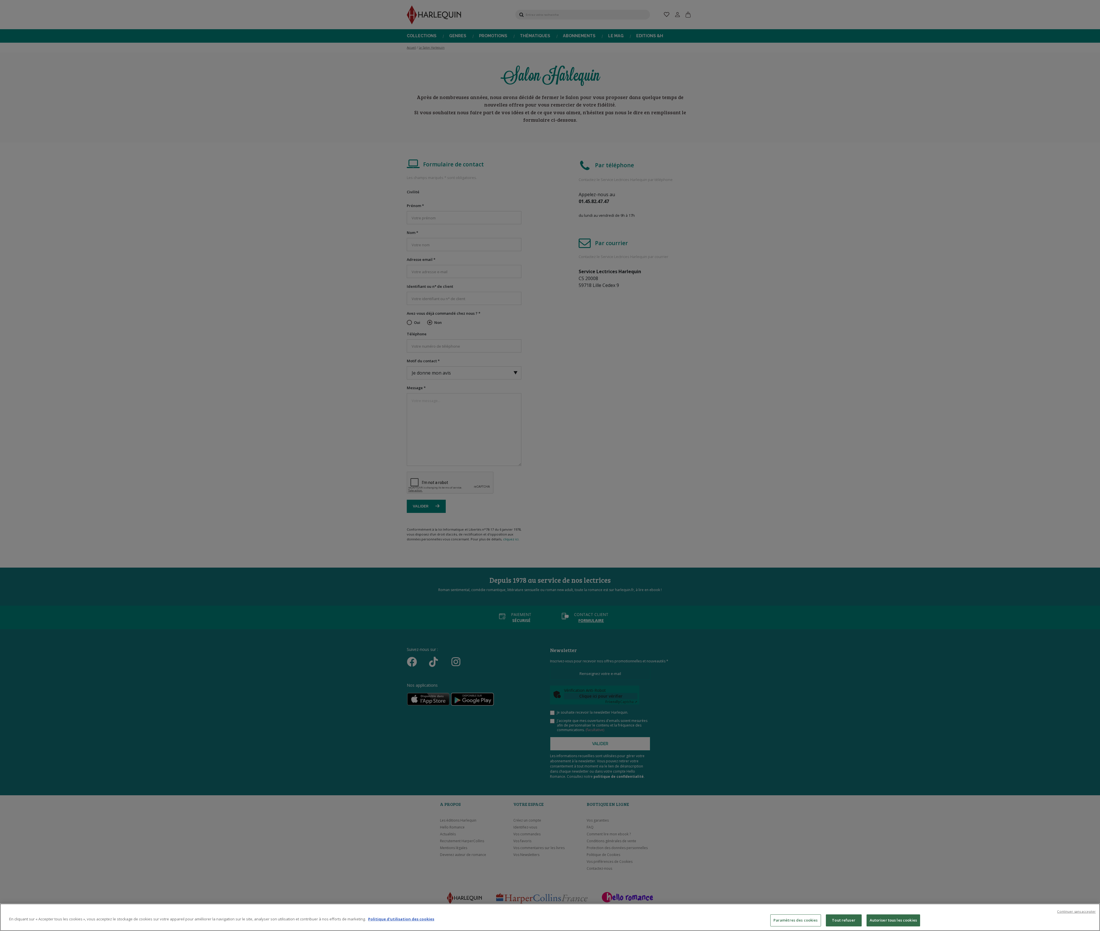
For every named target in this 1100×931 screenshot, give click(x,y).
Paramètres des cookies (795, 920)
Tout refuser (843, 920)
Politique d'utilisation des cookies (401, 919)
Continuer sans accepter (1076, 911)
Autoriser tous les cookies (893, 920)
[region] (550, 917)
